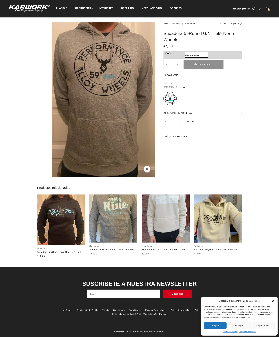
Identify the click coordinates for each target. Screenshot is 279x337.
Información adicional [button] (178, 113)
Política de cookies (230, 332)
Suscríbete (177, 294)
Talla (167, 53)
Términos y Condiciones (113, 310)
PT (244, 8)
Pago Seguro (135, 310)
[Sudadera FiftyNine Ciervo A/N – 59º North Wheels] (218, 218)
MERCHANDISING (152, 8)
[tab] (202, 113)
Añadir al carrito (203, 64)
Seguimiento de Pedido (87, 310)
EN (240, 8)
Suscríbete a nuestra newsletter (139, 284)
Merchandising (176, 23)
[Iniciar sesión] (260, 8)
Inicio (165, 23)
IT (249, 8)
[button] (273, 300)
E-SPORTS (176, 8)
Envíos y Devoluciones (155, 310)
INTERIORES (106, 8)
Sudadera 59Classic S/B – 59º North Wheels (165, 249)
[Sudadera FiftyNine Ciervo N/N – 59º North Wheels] (61, 219)
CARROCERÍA (83, 8)
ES (234, 8)
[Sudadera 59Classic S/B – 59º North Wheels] (166, 218)
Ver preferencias (263, 325)
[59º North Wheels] (170, 98)
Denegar (239, 325)
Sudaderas (190, 23)
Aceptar (215, 325)
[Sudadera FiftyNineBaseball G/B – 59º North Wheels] (113, 218)
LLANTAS (62, 8)
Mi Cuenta (67, 310)
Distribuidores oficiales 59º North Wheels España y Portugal (139, 314)
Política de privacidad (247, 332)
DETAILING (127, 8)
